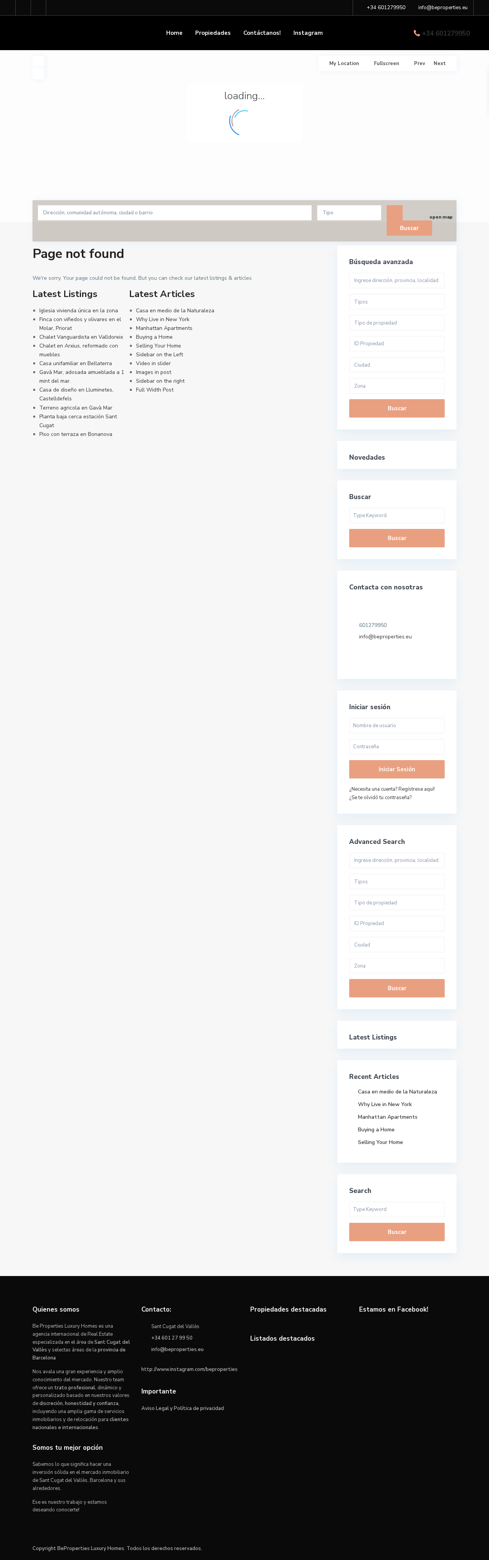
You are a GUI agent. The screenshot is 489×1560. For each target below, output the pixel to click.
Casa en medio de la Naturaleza (175, 310)
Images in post (153, 372)
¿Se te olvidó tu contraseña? (380, 797)
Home (174, 33)
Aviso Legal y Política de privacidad (182, 1408)
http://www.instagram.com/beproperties (189, 1369)
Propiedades (213, 33)
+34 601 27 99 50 (172, 1338)
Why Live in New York (162, 319)
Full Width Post (154, 389)
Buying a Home (154, 337)
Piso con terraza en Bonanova (75, 434)
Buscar (397, 408)
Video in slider (153, 363)
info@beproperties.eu (385, 636)
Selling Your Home (158, 345)
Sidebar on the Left (159, 354)
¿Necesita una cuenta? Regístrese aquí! (392, 789)
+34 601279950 (446, 33)
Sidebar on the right (160, 381)
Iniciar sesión (397, 769)
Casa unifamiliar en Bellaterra (75, 363)
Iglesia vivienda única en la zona (78, 310)
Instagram (308, 33)
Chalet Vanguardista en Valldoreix (81, 337)
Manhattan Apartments (164, 328)
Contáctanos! (262, 33)
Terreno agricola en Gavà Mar (75, 407)
